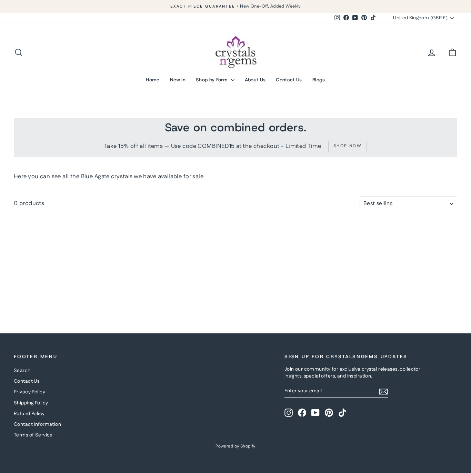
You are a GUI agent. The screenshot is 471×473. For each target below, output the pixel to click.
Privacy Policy (29, 392)
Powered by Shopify (235, 446)
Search (22, 370)
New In (178, 80)
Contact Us (289, 80)
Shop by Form (212, 80)
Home (152, 80)
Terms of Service (33, 435)
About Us (255, 80)
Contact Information (37, 424)
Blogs (318, 80)
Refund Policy (29, 413)
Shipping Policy (31, 403)
